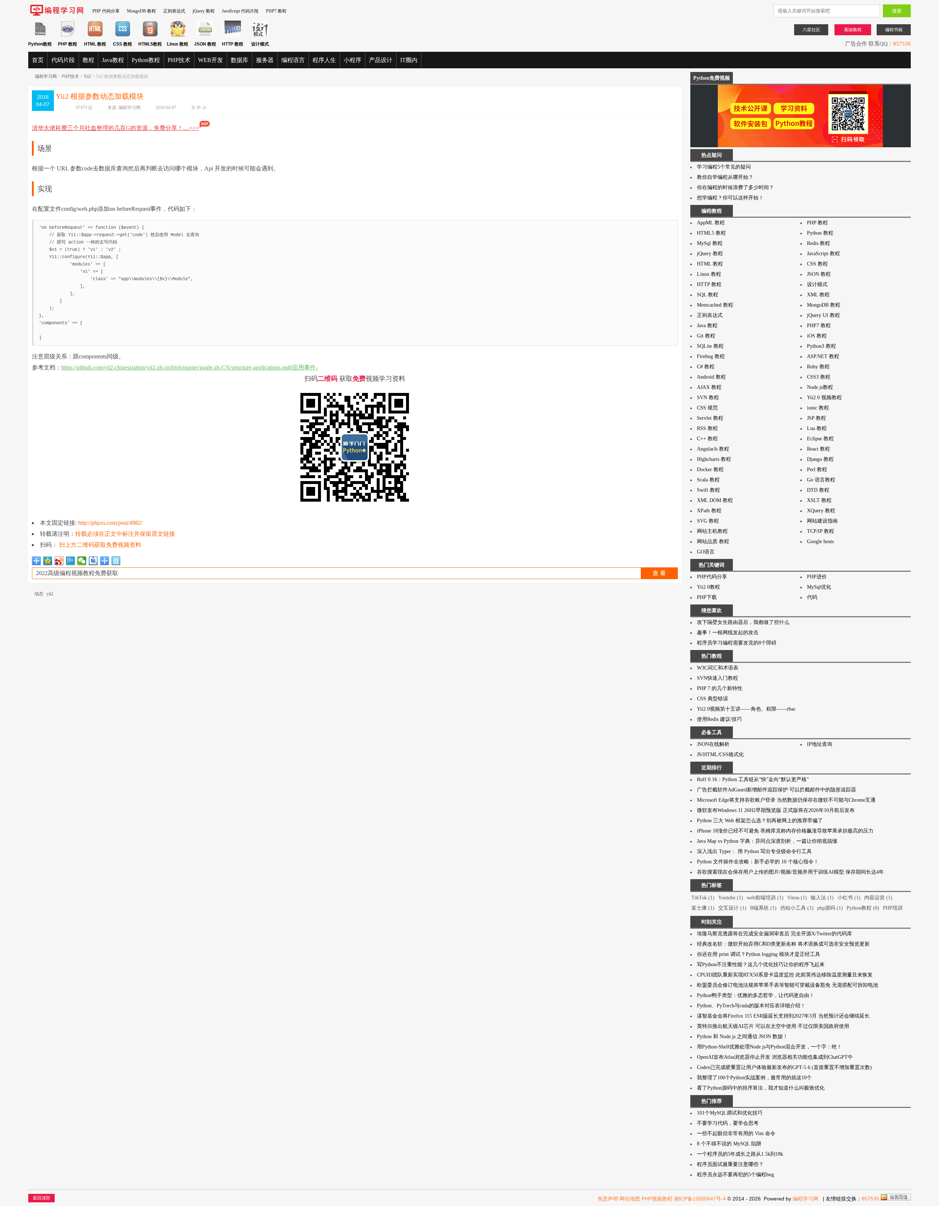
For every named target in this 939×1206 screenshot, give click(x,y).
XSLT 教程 (819, 500)
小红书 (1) (849, 897)
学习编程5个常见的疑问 (724, 167)
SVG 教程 (708, 521)
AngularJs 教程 (713, 449)
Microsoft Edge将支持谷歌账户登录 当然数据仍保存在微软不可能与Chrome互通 (786, 800)
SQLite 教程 (710, 346)
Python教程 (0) (863, 908)
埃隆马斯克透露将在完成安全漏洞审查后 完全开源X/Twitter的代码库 (774, 933)
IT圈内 (408, 60)
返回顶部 (41, 1197)
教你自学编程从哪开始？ (725, 177)
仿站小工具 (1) (797, 908)
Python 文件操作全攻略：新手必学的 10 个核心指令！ (758, 861)
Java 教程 (707, 325)
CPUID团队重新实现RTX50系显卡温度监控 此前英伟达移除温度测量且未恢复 (785, 975)
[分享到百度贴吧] (93, 560)
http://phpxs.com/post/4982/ (110, 523)
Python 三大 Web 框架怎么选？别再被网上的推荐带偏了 (760, 820)
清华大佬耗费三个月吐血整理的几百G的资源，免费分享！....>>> (115, 128)
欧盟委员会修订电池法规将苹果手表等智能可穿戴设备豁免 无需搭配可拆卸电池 (787, 985)
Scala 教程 (708, 480)
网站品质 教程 (713, 541)
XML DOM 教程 (715, 500)
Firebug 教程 (711, 356)
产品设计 (380, 60)
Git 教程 (706, 336)
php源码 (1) (830, 908)
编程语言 (293, 60)
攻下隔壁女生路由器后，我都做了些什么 (743, 622)
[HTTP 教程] (232, 35)
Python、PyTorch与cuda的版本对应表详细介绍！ (751, 1005)
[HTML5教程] (150, 35)
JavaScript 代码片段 (240, 11)
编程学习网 (46, 76)
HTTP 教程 (709, 284)
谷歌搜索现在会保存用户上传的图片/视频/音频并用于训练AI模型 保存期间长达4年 (790, 872)
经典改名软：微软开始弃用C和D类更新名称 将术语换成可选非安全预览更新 (783, 944)
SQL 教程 (707, 294)
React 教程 (818, 449)
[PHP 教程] (67, 35)
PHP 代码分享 (106, 11)
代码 (812, 597)
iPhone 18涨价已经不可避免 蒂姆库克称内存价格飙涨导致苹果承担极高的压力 (785, 831)
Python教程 (146, 60)
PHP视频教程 (657, 1199)
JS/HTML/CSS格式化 (720, 754)
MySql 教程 (710, 243)
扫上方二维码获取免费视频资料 (100, 545)
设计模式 (817, 284)
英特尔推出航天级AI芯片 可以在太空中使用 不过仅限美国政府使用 (773, 1026)
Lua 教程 (817, 428)
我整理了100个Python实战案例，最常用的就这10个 (754, 1077)
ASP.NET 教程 (823, 356)
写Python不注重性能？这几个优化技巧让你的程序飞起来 (761, 964)
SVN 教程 (708, 397)
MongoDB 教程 (141, 11)
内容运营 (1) (878, 897)
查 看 (659, 573)
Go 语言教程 (821, 480)
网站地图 (630, 1199)
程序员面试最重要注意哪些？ (730, 1164)
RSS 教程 (707, 428)
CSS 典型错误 (712, 698)
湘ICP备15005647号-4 (700, 1199)
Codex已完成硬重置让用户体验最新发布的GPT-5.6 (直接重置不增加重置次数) (784, 1067)
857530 (902, 44)
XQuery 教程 (821, 510)
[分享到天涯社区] (116, 560)
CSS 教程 (817, 264)
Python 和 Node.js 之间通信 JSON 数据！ (742, 1036)
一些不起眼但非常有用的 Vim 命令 (736, 1133)
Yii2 (87, 76)
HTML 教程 (710, 264)
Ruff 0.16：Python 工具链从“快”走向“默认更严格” (753, 779)
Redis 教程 (818, 243)
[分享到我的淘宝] (104, 560)
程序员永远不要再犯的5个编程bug (735, 1174)
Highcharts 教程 (714, 459)
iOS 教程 (817, 336)
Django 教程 (820, 459)
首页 (38, 60)
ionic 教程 (818, 408)
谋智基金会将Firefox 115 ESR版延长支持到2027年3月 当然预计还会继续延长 (783, 1016)
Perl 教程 (817, 469)
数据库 (239, 60)
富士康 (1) (703, 908)
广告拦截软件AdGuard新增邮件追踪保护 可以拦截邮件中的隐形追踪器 (776, 789)
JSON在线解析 (713, 744)
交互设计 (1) (732, 908)
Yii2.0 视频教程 (824, 397)
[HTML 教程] (95, 35)
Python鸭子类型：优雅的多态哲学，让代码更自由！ (755, 995)
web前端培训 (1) (765, 897)
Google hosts (820, 541)
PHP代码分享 (712, 576)
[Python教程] (40, 35)
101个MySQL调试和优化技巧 (730, 1113)
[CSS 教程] (122, 35)
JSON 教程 (819, 274)
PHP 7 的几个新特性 (719, 688)
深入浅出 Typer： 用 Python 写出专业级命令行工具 (754, 851)
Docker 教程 (710, 469)
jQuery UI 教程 (823, 315)
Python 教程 (820, 233)
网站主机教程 (712, 531)
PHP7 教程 (276, 11)
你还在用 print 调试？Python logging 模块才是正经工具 (758, 954)
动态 (38, 593)
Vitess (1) (797, 897)
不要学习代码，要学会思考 (728, 1123)
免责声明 (608, 1199)
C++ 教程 (707, 438)
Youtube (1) (730, 897)
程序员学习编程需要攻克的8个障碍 (737, 643)
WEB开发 (210, 60)
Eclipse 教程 (820, 438)
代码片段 (63, 60)
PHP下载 (707, 597)
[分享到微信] (82, 560)
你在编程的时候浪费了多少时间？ (735, 187)
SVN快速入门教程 (717, 678)
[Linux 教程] (177, 35)
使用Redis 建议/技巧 (719, 719)
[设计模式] (260, 35)
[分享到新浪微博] (59, 560)
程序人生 (324, 60)
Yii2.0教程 (708, 587)
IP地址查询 (819, 744)
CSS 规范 (707, 408)
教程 (88, 60)
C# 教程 (706, 366)
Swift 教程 (708, 490)
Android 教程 (711, 377)
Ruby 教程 (818, 366)
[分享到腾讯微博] (70, 560)
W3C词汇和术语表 (717, 668)
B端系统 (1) (763, 908)
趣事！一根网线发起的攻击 (728, 632)
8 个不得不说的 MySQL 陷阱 (729, 1144)
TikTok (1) (703, 897)
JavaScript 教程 (823, 253)
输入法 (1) (822, 897)
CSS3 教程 (818, 377)
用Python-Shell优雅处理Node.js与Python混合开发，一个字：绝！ (769, 1047)
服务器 (265, 60)
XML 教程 (818, 294)
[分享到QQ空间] (47, 560)
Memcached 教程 (715, 305)
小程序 (352, 60)
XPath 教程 (709, 510)
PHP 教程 (817, 222)
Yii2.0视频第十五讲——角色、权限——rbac (746, 709)
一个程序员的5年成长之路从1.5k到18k (740, 1154)
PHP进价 (817, 576)
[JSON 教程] (205, 35)
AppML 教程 (711, 222)
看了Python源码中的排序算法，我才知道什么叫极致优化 (761, 1088)
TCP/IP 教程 (820, 531)
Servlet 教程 (710, 418)
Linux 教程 (709, 274)
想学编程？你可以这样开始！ (730, 198)
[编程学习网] (56, 14)
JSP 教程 (816, 418)
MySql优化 (819, 587)
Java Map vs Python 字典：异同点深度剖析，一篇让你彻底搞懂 (767, 841)
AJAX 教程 (709, 387)
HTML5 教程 (711, 233)
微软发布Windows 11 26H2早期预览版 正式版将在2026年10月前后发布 (776, 810)
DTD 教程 (818, 490)
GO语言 (706, 552)
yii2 (50, 593)
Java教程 (113, 60)
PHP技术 (179, 60)
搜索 (897, 11)
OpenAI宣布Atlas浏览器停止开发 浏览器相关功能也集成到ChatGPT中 (775, 1057)
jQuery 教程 (204, 11)
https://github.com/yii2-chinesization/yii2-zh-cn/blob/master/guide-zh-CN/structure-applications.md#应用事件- (189, 367)
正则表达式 (174, 11)
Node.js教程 (820, 387)
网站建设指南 (822, 521)
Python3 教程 (821, 346)
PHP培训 (893, 908)
